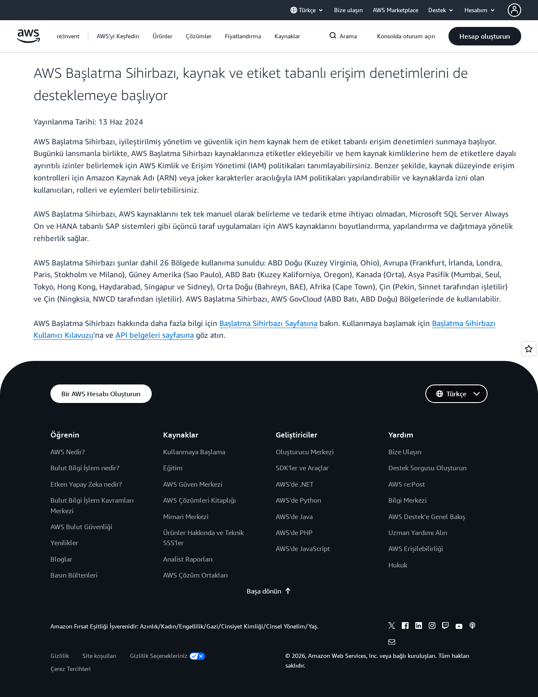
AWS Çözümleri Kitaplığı (199, 500)
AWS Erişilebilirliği (415, 548)
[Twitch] (445, 626)
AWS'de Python (298, 500)
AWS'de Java (294, 516)
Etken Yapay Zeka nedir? (86, 484)
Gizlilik (59, 655)
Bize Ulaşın (404, 452)
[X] (391, 626)
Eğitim (172, 468)
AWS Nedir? (67, 452)
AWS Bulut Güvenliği (81, 526)
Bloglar (61, 559)
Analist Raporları (188, 559)
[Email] (391, 643)
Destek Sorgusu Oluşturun (427, 468)
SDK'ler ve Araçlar (302, 468)
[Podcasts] (472, 626)
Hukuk (397, 565)
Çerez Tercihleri (70, 668)
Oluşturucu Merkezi (305, 452)
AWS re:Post (406, 484)
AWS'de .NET (295, 484)
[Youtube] (459, 626)
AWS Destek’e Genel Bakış (426, 516)
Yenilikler (64, 542)
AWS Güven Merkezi (192, 484)
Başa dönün (264, 591)
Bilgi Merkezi (407, 500)
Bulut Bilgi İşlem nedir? (84, 468)
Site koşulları (99, 655)
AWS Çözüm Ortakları (195, 575)
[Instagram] (432, 626)
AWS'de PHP (294, 532)
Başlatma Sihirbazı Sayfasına (268, 323)
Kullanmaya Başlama (194, 452)
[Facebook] (405, 626)
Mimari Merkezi (185, 516)
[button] (118, 36)
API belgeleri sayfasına (155, 334)
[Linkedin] (418, 626)
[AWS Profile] (514, 10)
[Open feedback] (528, 348)
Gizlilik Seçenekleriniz (158, 655)
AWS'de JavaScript (303, 548)
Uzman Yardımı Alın (417, 532)
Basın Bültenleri (74, 575)
